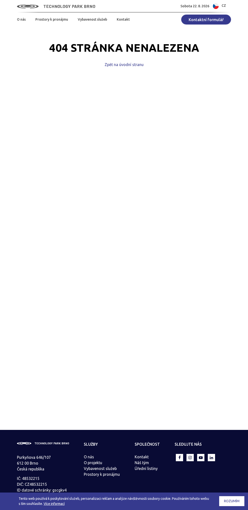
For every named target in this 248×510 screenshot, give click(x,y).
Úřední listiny (146, 468)
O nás (21, 19)
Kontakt (123, 19)
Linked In (211, 457)
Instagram (190, 457)
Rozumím (232, 501)
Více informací (54, 504)
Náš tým (142, 462)
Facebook (179, 457)
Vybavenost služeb (92, 19)
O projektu (93, 462)
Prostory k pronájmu (51, 19)
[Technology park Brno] (56, 6)
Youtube (200, 457)
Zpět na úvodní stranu (124, 64)
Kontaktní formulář (206, 19)
